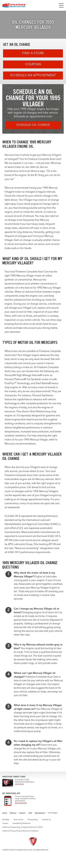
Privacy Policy (33, 820)
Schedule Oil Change (33, 125)
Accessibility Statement (21, 823)
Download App (21, 803)
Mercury (13, 813)
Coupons (33, 64)
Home (4, 813)
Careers (5, 823)
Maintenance (40, 813)
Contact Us (46, 820)
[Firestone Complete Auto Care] (13, 5)
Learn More (19, 784)
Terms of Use (18, 820)
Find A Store (33, 53)
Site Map (5, 820)
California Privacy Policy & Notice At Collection (20, 831)
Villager (22, 813)
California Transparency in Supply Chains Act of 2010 (22, 827)
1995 (30, 813)
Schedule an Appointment (33, 75)
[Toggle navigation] (61, 5)
